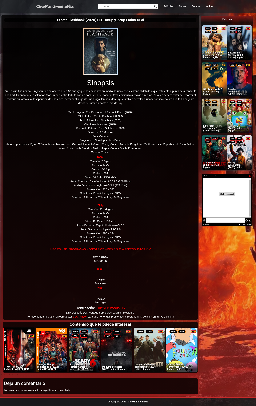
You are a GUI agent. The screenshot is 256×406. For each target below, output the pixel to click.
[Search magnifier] (155, 6)
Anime (209, 6)
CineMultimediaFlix (55, 6)
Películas (168, 6)
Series (182, 6)
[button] (1, 374)
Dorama (196, 6)
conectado (33, 390)
